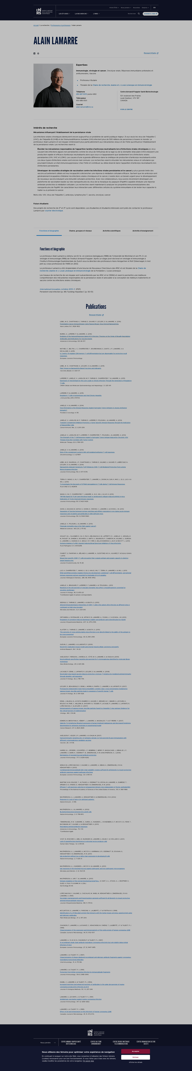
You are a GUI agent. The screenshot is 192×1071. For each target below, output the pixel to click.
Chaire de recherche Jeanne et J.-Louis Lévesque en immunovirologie (122, 85)
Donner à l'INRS (149, 13)
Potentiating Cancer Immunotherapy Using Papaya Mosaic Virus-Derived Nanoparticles (89, 324)
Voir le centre (126, 109)
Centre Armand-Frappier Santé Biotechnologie (71, 1042)
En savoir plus (88, 1061)
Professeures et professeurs (60, 25)
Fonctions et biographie (49, 231)
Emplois (144, 7)
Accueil (36, 25)
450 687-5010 (81, 94)
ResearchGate (150, 53)
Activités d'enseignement (143, 231)
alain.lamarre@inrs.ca (84, 107)
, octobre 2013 (56, 289)
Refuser (136, 1057)
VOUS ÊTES (113, 7)
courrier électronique (54, 211)
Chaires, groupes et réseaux (80, 231)
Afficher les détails (135, 1062)
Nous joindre (125, 7)
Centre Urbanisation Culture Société (146, 1042)
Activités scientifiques (111, 231)
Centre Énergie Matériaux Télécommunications (121, 1042)
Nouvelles (136, 7)
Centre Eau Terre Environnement (96, 1042)
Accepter (135, 1051)
